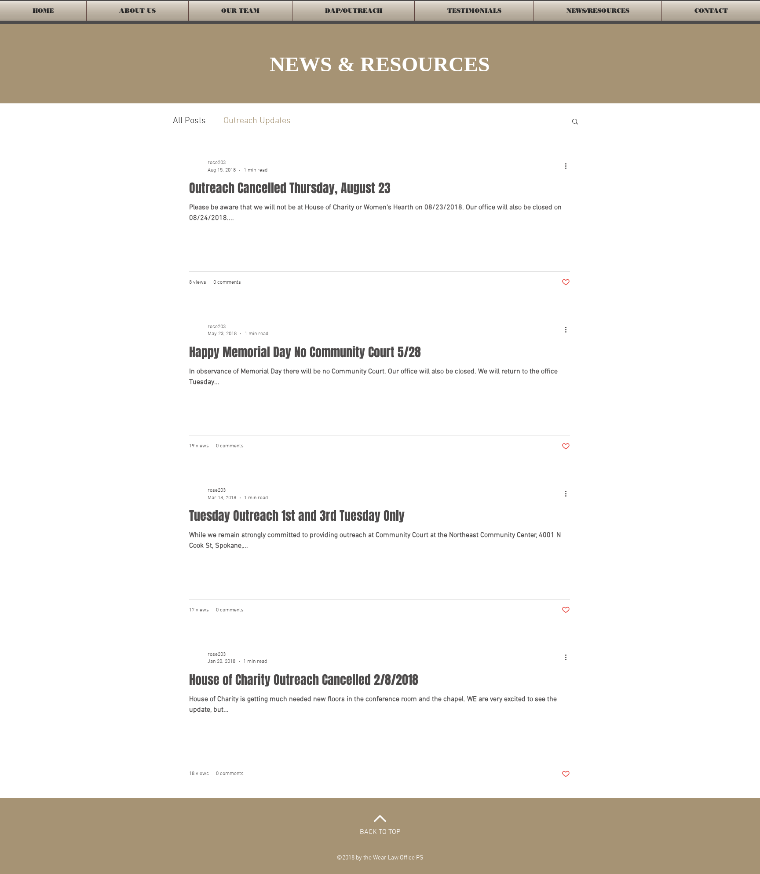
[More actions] (568, 166)
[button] (575, 122)
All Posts (189, 121)
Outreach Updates (257, 121)
